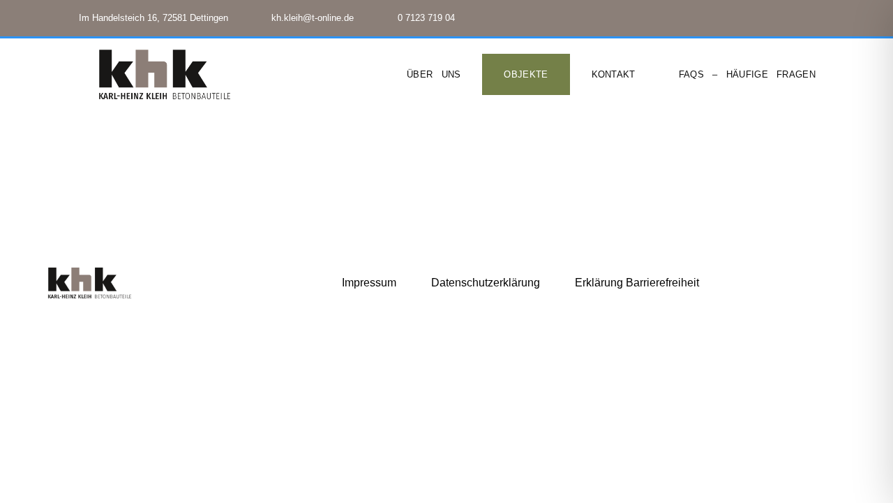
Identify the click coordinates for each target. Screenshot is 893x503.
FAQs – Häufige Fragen (747, 74)
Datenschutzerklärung (485, 283)
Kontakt (614, 74)
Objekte (526, 74)
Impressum (369, 283)
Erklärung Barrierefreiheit (637, 283)
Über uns (433, 74)
